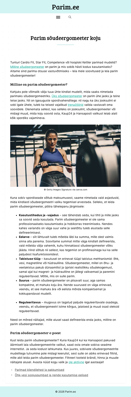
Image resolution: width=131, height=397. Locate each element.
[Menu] (58, 17)
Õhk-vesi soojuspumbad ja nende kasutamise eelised (51, 375)
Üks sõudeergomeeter (67, 96)
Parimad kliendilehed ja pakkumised (39, 370)
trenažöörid (75, 104)
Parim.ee (65, 6)
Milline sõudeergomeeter (27, 67)
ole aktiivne (76, 362)
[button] (70, 17)
